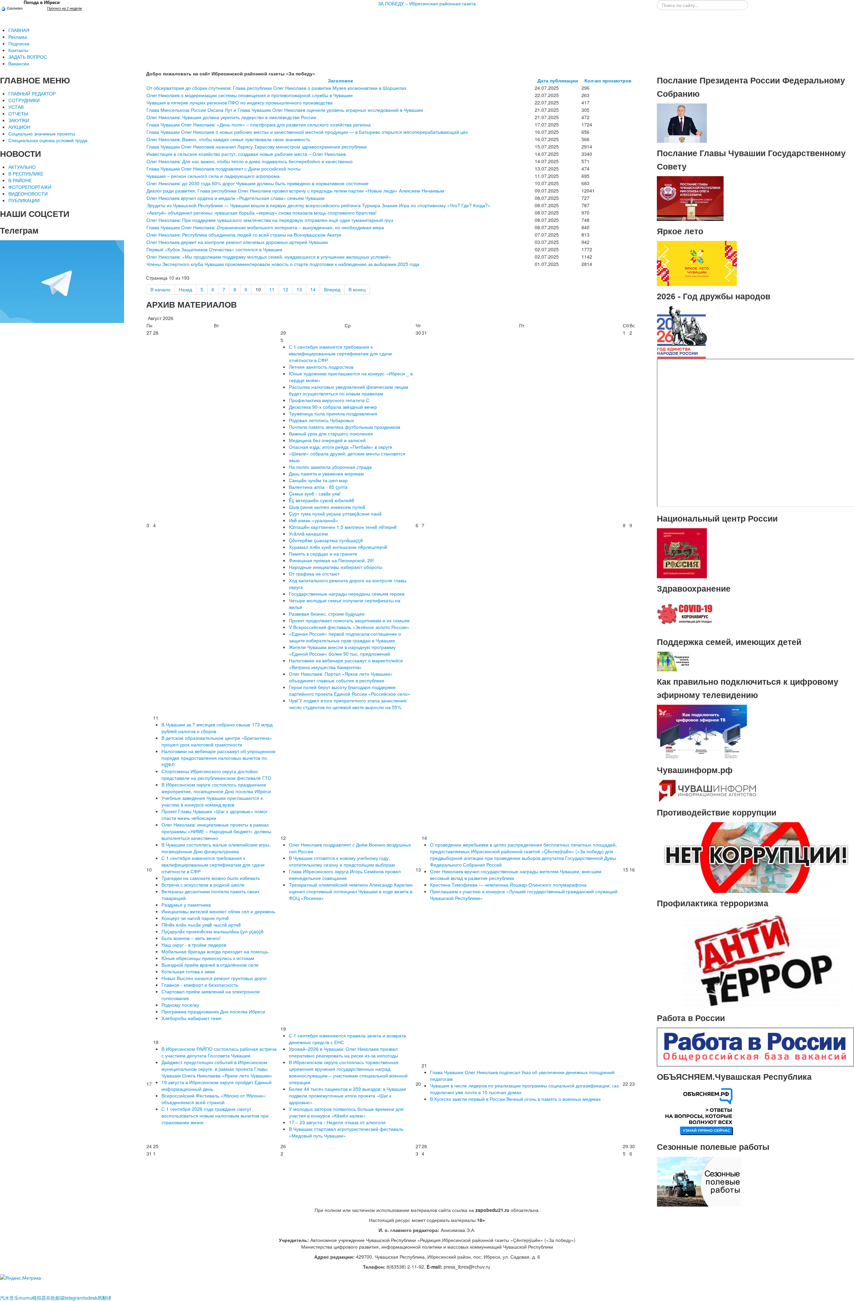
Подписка (18, 43)
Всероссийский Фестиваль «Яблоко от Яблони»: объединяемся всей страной (214, 1098)
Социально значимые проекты (41, 133)
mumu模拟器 (32, 1297)
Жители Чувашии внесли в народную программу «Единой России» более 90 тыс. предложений (342, 650)
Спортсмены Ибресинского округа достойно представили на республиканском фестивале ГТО (216, 774)
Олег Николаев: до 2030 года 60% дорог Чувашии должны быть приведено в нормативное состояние (257, 183)
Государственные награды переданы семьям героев (346, 593)
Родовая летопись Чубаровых (321, 420)
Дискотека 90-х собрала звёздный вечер (333, 406)
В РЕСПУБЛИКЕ (25, 173)
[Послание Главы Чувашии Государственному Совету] (690, 198)
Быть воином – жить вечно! (191, 938)
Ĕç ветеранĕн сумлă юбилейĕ (321, 500)
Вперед (332, 289)
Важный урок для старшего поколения (331, 433)
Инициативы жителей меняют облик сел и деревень (218, 911)
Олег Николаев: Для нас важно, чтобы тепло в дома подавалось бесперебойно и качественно (249, 161)
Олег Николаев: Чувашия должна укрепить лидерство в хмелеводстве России (231, 117)
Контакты (18, 50)
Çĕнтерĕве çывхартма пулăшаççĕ (326, 540)
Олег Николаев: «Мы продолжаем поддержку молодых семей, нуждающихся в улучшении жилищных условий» (268, 256)
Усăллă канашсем (308, 533)
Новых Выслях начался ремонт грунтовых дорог (214, 978)
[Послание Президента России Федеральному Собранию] (682, 122)
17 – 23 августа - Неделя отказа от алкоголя (337, 1122)
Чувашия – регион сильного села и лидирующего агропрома (213, 176)
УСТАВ (16, 106)
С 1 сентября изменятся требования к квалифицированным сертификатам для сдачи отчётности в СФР (340, 353)
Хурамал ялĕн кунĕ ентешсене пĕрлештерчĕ (338, 547)
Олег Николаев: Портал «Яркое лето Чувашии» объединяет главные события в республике (341, 677)
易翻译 (104, 1297)
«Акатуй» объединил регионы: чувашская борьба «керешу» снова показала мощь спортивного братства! (261, 212)
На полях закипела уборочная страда (330, 466)
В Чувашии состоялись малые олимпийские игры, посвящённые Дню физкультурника (216, 848)
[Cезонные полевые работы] (699, 1181)
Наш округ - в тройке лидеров (193, 944)
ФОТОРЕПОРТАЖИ (29, 187)
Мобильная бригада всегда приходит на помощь (214, 951)
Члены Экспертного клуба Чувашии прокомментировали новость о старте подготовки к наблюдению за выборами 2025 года (282, 264)
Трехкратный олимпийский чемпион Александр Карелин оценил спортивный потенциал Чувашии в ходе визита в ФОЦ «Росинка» (351, 891)
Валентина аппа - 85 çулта (318, 486)
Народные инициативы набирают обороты (335, 567)
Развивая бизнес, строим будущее (327, 613)
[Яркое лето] (697, 262)
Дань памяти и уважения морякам (326, 473)
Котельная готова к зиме (188, 971)
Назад (185, 289)
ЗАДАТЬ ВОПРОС (27, 56)
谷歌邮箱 (55, 1297)
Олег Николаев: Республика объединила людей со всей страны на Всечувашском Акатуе (244, 234)
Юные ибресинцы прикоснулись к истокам (207, 958)
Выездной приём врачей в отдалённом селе (210, 964)
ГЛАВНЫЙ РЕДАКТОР (32, 93)
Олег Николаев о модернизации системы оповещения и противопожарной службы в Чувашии (249, 95)
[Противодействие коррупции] (755, 857)
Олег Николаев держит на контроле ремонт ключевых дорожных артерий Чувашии (237, 242)
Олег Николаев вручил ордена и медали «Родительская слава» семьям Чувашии (235, 198)
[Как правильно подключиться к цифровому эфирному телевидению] (702, 731)
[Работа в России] (755, 1046)
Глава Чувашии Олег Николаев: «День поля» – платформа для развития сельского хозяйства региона (258, 124)
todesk (90, 1297)
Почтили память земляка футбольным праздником (344, 426)
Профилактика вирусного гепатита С (329, 400)
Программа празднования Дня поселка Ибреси (213, 1011)
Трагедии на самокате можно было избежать (210, 878)
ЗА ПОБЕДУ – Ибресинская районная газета (427, 3)
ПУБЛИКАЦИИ (24, 200)
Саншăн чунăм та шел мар (318, 480)
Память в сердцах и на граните (323, 553)
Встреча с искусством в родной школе (203, 884)
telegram (74, 1297)
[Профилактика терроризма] (755, 959)
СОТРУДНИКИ (24, 100)
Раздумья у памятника (186, 904)
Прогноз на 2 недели (64, 8)
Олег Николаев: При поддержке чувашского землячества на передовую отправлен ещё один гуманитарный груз (269, 220)
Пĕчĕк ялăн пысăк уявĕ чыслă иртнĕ (201, 924)
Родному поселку (180, 1004)
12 (285, 289)
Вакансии (18, 63)
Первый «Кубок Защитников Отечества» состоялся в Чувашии (214, 249)
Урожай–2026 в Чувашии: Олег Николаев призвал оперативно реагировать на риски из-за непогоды (343, 1052)
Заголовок (340, 80)
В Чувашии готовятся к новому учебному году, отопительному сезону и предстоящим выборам (342, 861)
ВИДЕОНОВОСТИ (28, 193)
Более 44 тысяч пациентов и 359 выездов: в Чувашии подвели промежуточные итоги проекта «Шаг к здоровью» (347, 1095)
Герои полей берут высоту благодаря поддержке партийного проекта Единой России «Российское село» (349, 690)
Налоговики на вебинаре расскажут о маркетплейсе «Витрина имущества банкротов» (346, 663)
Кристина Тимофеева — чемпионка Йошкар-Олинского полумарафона (508, 884)
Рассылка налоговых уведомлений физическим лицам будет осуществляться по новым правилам (348, 390)
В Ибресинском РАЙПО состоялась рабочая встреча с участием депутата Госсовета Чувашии (219, 1052)
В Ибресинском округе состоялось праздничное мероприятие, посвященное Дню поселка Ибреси (216, 787)
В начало (160, 289)
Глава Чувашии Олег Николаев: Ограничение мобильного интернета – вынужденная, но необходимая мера (265, 227)
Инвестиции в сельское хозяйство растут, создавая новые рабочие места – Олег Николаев (246, 153)
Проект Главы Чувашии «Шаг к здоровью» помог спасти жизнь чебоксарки (214, 814)
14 (313, 289)
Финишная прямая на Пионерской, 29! (331, 560)
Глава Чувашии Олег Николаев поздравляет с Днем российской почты (223, 168)
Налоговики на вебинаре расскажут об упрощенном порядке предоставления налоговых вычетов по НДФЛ (218, 758)
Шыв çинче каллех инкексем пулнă (327, 507)
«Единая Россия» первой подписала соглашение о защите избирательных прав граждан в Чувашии (345, 637)
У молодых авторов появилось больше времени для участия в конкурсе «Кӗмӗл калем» (346, 1112)
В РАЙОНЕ (20, 180)
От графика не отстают (314, 573)
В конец (357, 289)
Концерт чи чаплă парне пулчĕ (195, 918)
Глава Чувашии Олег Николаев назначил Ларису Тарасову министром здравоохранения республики (256, 146)
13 (299, 289)
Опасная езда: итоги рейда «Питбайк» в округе (340, 446)
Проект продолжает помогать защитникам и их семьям (349, 620)
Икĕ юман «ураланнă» (313, 520)
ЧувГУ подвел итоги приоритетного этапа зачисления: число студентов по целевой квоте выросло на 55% (348, 703)
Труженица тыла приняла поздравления (333, 413)
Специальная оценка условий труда (47, 140)
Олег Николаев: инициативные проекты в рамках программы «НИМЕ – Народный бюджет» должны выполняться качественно (216, 831)
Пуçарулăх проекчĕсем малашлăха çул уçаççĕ (212, 931)
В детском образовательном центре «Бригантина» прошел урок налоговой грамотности (216, 741)
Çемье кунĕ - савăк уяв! (315, 493)
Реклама (17, 36)
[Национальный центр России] (682, 552)
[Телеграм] (62, 281)
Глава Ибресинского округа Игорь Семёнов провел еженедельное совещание (345, 874)
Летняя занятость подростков (321, 366)
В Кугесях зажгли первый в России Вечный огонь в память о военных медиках (515, 1098)
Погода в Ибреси (42, 2)
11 (272, 289)
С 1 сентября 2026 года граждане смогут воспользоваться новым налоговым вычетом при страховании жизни (215, 1115)
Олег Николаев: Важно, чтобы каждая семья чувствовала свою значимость (228, 139)
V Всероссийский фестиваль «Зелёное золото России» (349, 627)
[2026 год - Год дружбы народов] (682, 331)
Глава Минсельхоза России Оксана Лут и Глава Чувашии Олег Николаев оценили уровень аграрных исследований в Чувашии (284, 109)
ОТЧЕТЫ (18, 113)
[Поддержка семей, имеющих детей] (673, 660)
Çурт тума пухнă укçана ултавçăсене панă (335, 513)
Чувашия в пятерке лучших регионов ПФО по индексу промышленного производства (239, 102)
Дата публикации (557, 80)
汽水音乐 (9, 1297)
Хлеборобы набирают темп (191, 1018)
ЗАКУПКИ (18, 120)
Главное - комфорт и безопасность (199, 984)
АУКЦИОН (19, 126)
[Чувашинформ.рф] (707, 790)
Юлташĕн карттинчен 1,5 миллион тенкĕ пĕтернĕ (343, 527)
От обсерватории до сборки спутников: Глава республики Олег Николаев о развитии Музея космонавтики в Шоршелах (276, 87)
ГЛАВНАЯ (18, 30)
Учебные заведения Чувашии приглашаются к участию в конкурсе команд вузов (212, 801)
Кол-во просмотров (607, 80)
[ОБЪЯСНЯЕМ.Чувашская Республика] (699, 1110)
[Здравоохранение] (685, 614)
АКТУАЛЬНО (22, 167)
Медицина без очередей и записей (327, 440)
